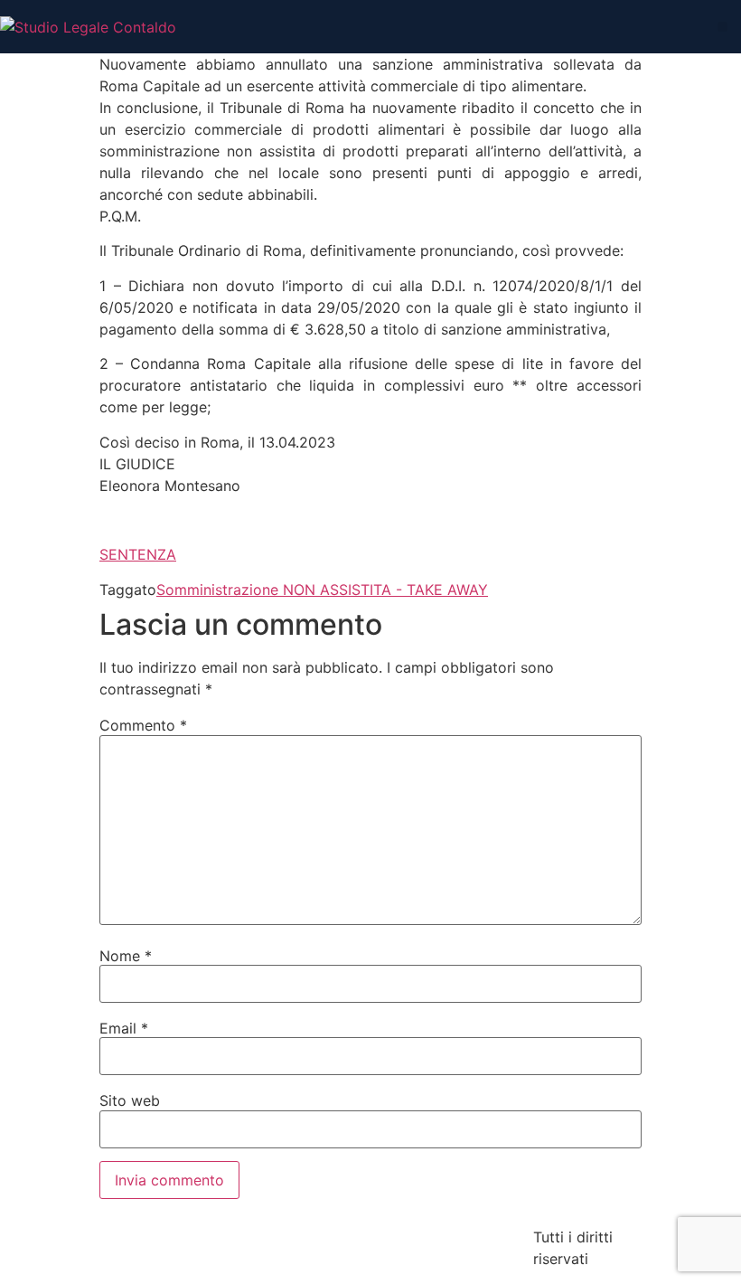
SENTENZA (137, 554)
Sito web (129, 1100)
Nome (125, 956)
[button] (722, 27)
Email (123, 1028)
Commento (143, 725)
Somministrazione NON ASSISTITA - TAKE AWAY (322, 590)
